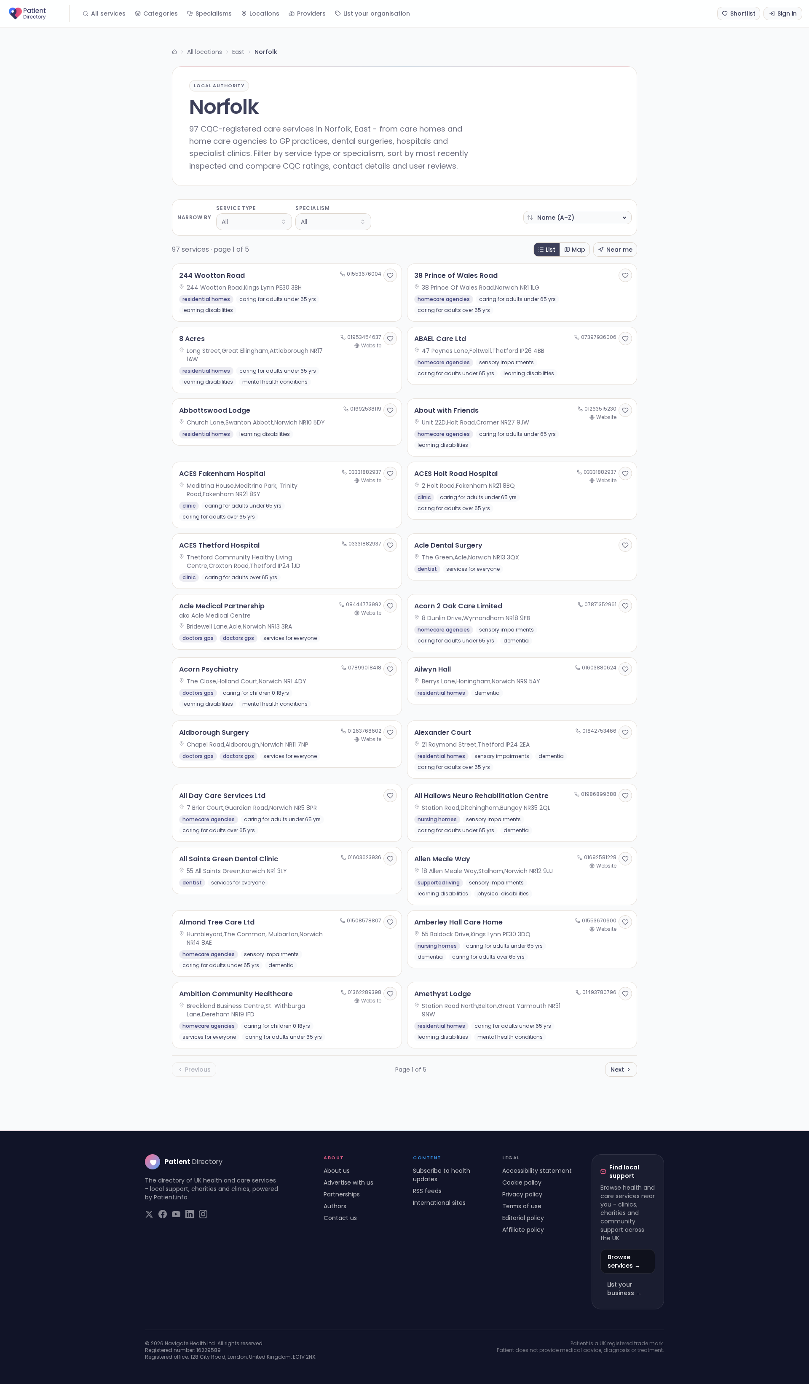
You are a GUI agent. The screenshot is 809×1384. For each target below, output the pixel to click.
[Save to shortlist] (390, 275)
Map (578, 249)
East (238, 52)
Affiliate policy (523, 1229)
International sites (439, 1203)
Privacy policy (522, 1194)
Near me (619, 249)
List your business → (624, 1288)
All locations (204, 52)
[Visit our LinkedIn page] (189, 1214)
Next (617, 1069)
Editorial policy (523, 1218)
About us (337, 1170)
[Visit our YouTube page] (176, 1214)
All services (108, 13)
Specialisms (214, 13)
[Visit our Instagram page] (203, 1214)
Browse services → (624, 1261)
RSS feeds (427, 1191)
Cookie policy (521, 1182)
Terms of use (521, 1206)
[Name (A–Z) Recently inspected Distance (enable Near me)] (577, 217)
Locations (264, 13)
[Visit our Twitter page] (149, 1214)
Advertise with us (348, 1182)
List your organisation (376, 13)
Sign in (787, 13)
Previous (198, 1069)
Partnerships (342, 1194)
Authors (335, 1206)
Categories (160, 13)
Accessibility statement (537, 1170)
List (550, 249)
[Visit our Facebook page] (162, 1214)
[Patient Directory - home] (38, 13)
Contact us (340, 1218)
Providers (311, 13)
